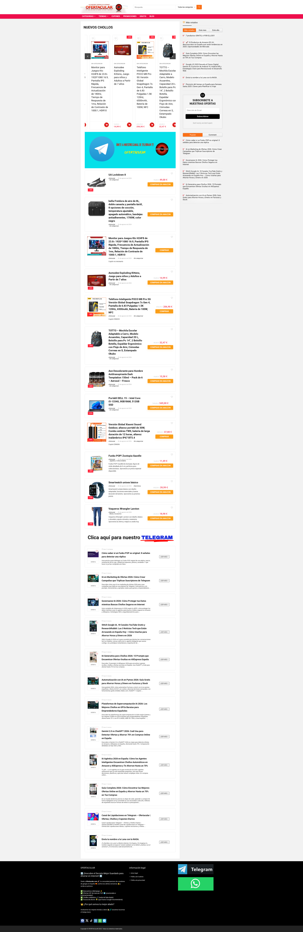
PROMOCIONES (129, 16)
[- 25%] (96, 273)
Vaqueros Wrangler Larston (124, 508)
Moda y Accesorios (115, 514)
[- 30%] (96, 175)
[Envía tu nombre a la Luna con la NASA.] (93, 841)
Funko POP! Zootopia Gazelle (125, 455)
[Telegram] (104, 921)
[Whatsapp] (100, 921)
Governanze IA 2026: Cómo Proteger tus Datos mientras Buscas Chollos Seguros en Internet (200, 162)
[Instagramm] (96, 921)
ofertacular (112, 178)
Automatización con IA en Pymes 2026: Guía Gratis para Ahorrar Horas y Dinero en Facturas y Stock (202, 197)
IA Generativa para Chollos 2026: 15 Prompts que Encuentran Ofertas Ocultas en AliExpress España (202, 186)
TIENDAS (102, 16)
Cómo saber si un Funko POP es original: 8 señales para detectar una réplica (201, 141)
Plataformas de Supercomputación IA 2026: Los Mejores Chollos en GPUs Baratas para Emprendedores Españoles (124, 707)
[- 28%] (96, 456)
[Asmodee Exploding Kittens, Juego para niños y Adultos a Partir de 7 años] (118, 50)
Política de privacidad (138, 880)
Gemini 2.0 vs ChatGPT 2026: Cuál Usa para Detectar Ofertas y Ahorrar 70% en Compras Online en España (126, 734)
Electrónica (137, 486)
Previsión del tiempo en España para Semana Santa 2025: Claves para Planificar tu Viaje (202, 85)
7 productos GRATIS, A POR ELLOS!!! (200, 36)
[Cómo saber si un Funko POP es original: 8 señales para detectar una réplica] (93, 554)
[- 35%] (96, 330)
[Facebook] (82, 921)
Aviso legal (134, 873)
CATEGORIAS (88, 16)
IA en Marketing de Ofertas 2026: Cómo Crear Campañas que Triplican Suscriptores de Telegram (202, 151)
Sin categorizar (93, 63)
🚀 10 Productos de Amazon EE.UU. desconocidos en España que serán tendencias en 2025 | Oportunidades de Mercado (202, 44)
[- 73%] (96, 482)
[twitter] (87, 921)
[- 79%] (96, 509)
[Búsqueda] (199, 7)
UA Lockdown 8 (117, 174)
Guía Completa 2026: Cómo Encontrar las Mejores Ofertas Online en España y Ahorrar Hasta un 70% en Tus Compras (125, 791)
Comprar (102, 125)
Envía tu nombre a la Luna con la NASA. (120, 839)
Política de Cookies (137, 877)
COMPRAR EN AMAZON (125, 125)
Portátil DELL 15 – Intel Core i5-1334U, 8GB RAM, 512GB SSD (124, 401)
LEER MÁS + (164, 557)
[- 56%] (96, 299)
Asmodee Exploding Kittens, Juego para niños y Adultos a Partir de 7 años (125, 276)
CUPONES (115, 16)
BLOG (151, 16)
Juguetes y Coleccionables (117, 461)
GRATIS (143, 16)
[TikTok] (91, 921)
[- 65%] (96, 424)
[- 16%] (96, 371)
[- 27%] (96, 398)
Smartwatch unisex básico (123, 482)
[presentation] (88, 56)
